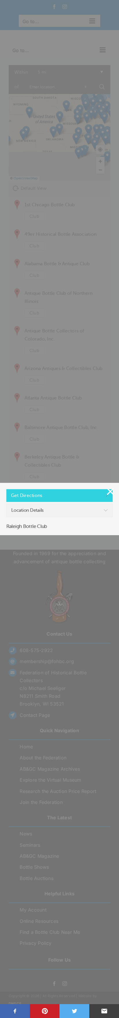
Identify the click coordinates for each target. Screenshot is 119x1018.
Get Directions (26, 495)
